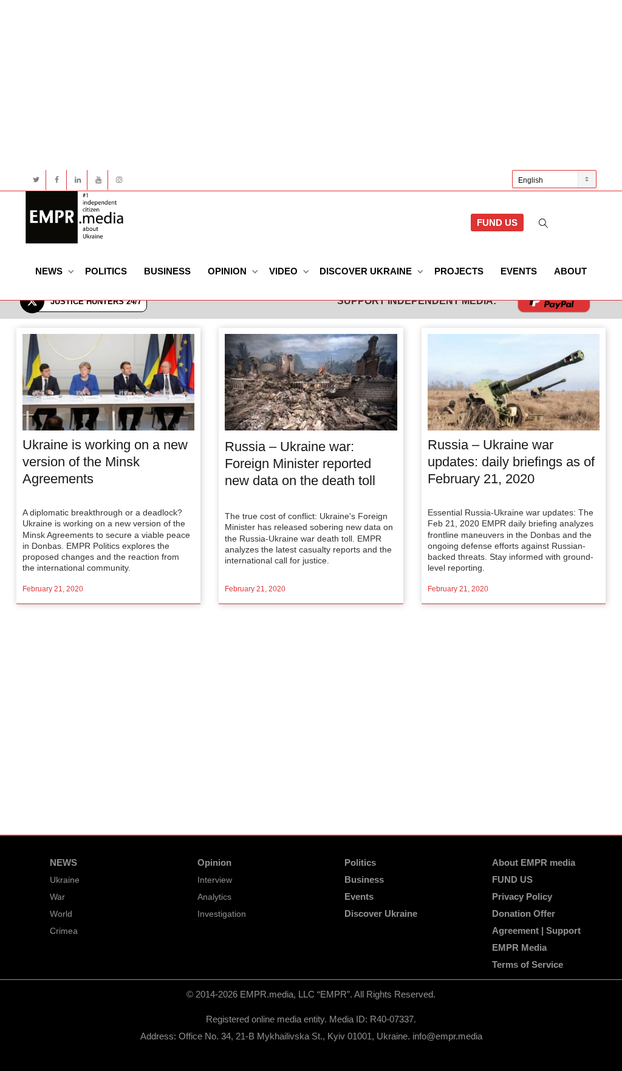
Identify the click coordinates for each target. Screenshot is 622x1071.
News (50, 271)
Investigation (221, 914)
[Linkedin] (77, 180)
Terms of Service (527, 964)
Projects (459, 271)
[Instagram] (119, 180)
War (57, 897)
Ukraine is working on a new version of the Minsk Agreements (105, 461)
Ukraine (65, 880)
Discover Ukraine (367, 271)
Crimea (64, 931)
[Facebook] (57, 180)
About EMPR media (533, 862)
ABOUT (570, 271)
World (61, 914)
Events (519, 271)
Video (284, 271)
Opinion (228, 271)
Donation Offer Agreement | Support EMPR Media (536, 930)
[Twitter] (36, 180)
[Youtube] (98, 180)
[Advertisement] (311, 85)
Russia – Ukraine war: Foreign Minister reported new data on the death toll (300, 463)
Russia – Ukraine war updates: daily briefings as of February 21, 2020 (511, 461)
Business (167, 271)
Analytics (214, 897)
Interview (214, 880)
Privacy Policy (522, 896)
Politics (106, 271)
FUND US (497, 222)
